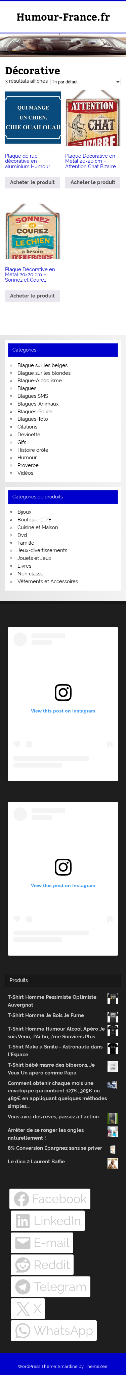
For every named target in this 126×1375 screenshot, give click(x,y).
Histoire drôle (32, 450)
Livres (24, 566)
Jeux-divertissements (42, 550)
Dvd (22, 535)
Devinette (28, 435)
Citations (27, 427)
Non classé (30, 574)
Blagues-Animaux (38, 404)
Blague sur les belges (42, 365)
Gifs (21, 442)
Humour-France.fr (63, 16)
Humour (27, 458)
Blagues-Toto (32, 419)
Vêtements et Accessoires (47, 581)
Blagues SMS (32, 396)
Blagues (26, 388)
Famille (25, 543)
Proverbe (28, 465)
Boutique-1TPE (34, 520)
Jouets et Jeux (34, 558)
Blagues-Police (34, 412)
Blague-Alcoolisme (39, 381)
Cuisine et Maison (37, 527)
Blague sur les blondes (44, 373)
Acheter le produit (32, 182)
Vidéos (25, 473)
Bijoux (24, 512)
